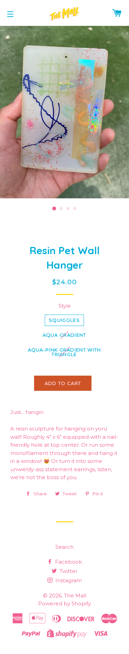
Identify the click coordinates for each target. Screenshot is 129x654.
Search (64, 547)
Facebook (68, 561)
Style (64, 306)
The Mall (75, 595)
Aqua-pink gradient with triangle (64, 352)
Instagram (68, 580)
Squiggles (64, 320)
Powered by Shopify (64, 603)
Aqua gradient (64, 335)
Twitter (67, 571)
